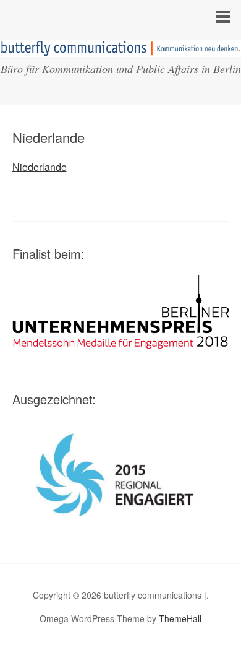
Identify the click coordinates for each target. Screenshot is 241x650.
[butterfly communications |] (120, 45)
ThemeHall (180, 618)
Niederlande (39, 167)
